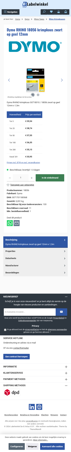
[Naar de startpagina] (35, 5)
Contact (63, 415)
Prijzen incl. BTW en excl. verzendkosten (23, 162)
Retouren (54, 415)
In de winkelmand (50, 178)
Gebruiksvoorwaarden (27, 321)
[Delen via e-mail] (16, 223)
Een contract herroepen (16, 356)
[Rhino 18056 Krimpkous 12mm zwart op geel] (35, 80)
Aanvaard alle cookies (52, 446)
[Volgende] (61, 80)
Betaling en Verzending (29, 415)
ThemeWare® (35, 429)
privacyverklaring (32, 329)
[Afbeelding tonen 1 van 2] (33, 95)
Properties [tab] (10, 251)
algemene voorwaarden (57, 329)
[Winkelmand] (65, 12)
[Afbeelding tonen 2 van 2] (38, 95)
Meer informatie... (40, 440)
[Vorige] (9, 80)
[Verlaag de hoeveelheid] (10, 177)
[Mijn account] (58, 12)
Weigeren (32, 446)
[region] (35, 80)
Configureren (16, 446)
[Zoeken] (44, 12)
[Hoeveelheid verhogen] (32, 177)
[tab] (35, 242)
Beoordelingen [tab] (12, 272)
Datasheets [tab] (10, 258)
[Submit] (61, 312)
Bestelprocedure (11, 415)
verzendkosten (32, 421)
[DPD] (11, 392)
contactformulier (21, 348)
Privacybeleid (58, 318)
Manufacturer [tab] (11, 265)
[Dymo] (35, 46)
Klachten (45, 415)
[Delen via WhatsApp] (10, 223)
